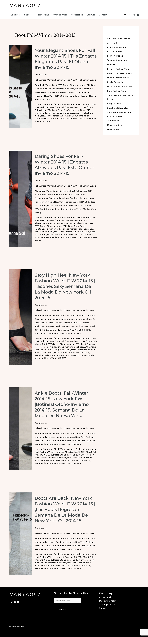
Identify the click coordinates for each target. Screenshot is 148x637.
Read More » (41, 75)
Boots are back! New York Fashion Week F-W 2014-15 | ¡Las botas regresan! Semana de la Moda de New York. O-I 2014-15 (65, 509)
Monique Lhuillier (72, 323)
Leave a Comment (44, 104)
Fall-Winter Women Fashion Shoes (52, 80)
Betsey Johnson (61, 191)
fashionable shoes (65, 89)
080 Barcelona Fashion (119, 39)
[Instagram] (134, 15)
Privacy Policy (106, 597)
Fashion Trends (115, 56)
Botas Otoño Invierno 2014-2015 (79, 85)
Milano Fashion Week (118, 78)
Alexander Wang (43, 191)
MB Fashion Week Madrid (120, 73)
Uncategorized (114, 125)
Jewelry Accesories (117, 60)
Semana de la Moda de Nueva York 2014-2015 (69, 209)
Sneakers (15, 15)
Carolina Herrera (43, 319)
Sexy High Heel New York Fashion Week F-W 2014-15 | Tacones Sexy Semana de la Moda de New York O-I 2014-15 (65, 286)
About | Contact (107, 604)
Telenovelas (43, 15)
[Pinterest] (129, 15)
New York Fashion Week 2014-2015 (58, 92)
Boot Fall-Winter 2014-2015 (48, 85)
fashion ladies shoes (45, 89)
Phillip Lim (52, 205)
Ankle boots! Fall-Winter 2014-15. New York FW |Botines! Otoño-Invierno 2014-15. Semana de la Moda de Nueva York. (62, 404)
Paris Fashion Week (117, 91)
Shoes (27, 15)
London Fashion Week (118, 69)
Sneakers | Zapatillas (117, 108)
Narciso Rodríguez (80, 350)
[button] (31, 15)
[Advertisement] (98, 5)
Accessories (77, 15)
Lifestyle (91, 15)
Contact (103, 15)
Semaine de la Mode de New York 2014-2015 (68, 330)
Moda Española (115, 82)
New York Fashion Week (83, 80)
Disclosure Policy (107, 601)
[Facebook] (138, 15)
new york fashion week (58, 326)
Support (103, 608)
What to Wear (60, 15)
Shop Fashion (114, 104)
